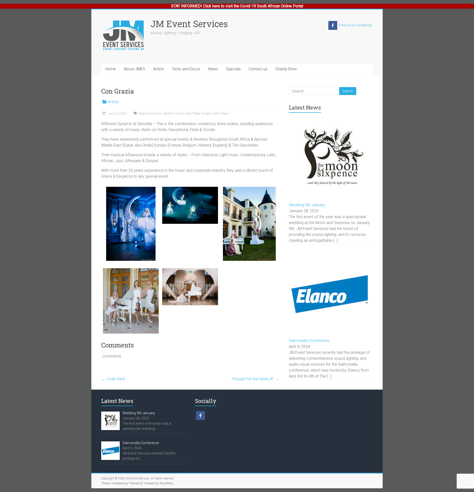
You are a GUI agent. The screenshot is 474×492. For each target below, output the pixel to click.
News (213, 69)
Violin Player (220, 113)
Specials (233, 69)
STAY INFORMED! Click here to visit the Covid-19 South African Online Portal (237, 6)
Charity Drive (286, 69)
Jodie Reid (113, 379)
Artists (158, 69)
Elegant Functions (150, 113)
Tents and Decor (186, 69)
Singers (206, 113)
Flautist (168, 113)
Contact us (258, 69)
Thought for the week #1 (255, 379)
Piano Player (192, 113)
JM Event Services (189, 24)
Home (110, 69)
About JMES (134, 69)
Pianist (179, 113)
